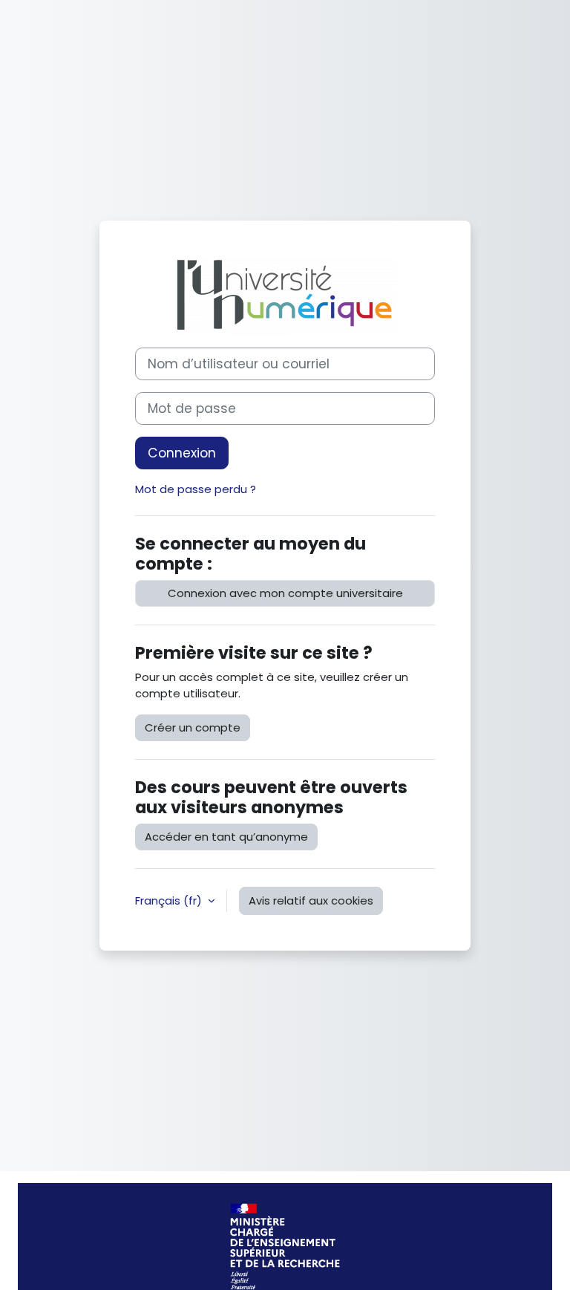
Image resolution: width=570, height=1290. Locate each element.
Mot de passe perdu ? (195, 489)
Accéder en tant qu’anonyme (226, 836)
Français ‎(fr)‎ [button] (170, 900)
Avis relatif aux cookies (311, 900)
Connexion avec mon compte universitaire (285, 593)
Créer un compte (192, 727)
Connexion (182, 453)
